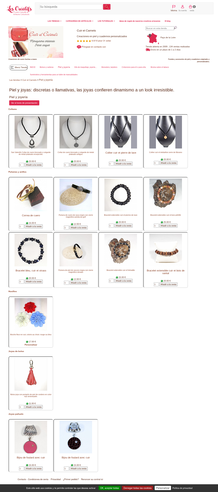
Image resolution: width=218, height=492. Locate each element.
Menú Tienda (20, 67)
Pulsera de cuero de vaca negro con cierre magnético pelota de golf (76, 216)
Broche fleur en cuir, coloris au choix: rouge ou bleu (30, 334)
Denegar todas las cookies (138, 488)
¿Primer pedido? (71, 479)
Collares (12, 109)
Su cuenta (183, 10)
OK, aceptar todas (109, 488)
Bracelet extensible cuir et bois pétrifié (165, 215)
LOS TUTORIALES (105, 21)
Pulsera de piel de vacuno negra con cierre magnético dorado (75, 271)
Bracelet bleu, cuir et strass (31, 270)
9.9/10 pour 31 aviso (101, 40)
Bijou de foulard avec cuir (31, 457)
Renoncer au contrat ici (92, 479)
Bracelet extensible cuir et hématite (121, 270)
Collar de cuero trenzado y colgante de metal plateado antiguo (76, 153)
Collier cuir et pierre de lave (120, 152)
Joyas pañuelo (15, 414)
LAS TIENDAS (54, 21)
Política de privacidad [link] (182, 488)
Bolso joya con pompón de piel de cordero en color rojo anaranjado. (30, 395)
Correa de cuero (31, 215)
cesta (192, 8)
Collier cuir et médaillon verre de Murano (165, 152)
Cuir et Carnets (29, 80)
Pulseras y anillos (17, 172)
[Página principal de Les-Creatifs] (20, 9)
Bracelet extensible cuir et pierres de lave (120, 215)
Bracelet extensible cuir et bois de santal (165, 272)
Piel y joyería (46, 80)
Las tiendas (14, 80)
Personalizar (31, 345)
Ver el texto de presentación (24, 103)
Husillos (12, 291)
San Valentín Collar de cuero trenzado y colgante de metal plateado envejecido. (31, 153)
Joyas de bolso (16, 351)
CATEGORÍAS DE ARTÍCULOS (79, 21)
